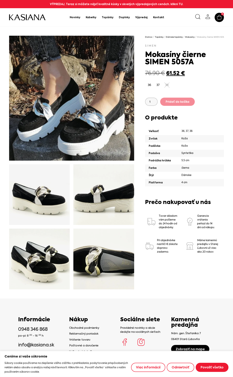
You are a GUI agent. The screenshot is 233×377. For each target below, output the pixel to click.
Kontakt (158, 17)
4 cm (184, 182)
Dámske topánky (174, 37)
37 (187, 131)
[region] (116, 364)
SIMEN (151, 46)
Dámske (186, 175)
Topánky (107, 17)
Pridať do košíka (177, 102)
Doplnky (124, 17)
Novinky (75, 17)
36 (183, 131)
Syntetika (187, 153)
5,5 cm (185, 160)
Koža (184, 138)
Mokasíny (190, 37)
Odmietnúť (180, 367)
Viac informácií (148, 367)
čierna (185, 167)
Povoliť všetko (212, 367)
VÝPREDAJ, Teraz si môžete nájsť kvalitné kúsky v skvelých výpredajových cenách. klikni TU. (116, 4)
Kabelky (91, 17)
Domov (148, 37)
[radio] (149, 85)
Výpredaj (141, 17)
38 (191, 131)
